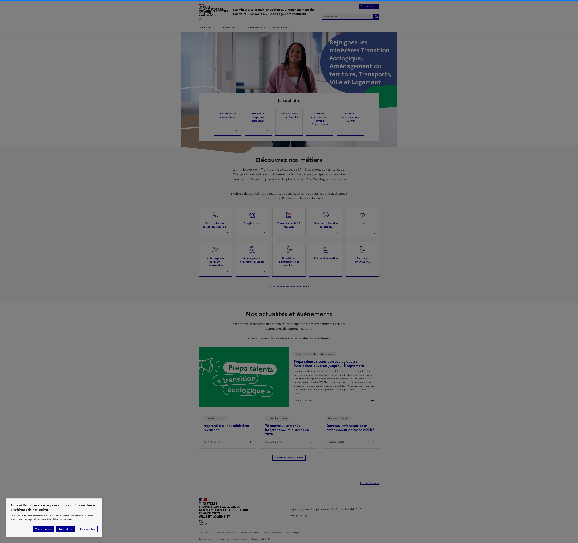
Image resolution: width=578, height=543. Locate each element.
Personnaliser (87, 529)
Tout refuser (66, 529)
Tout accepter (43, 529)
